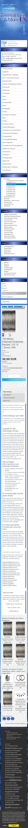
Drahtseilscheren (9, 204)
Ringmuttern (7, 252)
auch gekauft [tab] (7, 395)
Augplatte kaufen (12, 791)
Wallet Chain (5, 161)
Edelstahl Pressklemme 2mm (10, 569)
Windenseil (7, 206)
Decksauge (16, 750)
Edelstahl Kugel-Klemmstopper (11, 575)
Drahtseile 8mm (10, 195)
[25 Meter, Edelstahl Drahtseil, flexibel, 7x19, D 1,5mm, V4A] (20, 629)
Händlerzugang (8, 268)
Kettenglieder (6, 108)
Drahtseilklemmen (9, 197)
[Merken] (24, 338)
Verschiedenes (6, 170)
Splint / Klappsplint (7, 142)
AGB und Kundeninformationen (14, 734)
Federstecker (6, 87)
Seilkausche (18, 766)
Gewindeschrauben (9, 236)
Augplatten (5, 72)
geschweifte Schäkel (11, 783)
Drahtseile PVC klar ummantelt (15, 180)
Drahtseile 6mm (10, 193)
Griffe (4, 96)
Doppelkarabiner (7, 81)
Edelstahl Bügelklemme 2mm (10, 562)
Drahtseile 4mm (10, 189)
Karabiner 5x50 (9, 766)
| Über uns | (13, 4)
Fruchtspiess (6, 93)
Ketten (4, 105)
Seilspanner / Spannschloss (11, 200)
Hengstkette (18, 772)
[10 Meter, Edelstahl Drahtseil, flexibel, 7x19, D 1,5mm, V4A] (7, 651)
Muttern (4, 112)
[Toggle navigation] (3, 38)
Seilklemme (9, 716)
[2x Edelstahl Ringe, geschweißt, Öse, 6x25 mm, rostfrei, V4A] (20, 678)
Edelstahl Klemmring (8, 576)
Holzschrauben (8, 220)
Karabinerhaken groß (11, 752)
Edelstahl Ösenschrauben (9, 580)
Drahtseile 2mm (10, 186)
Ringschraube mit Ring (10, 225)
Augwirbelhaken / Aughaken (10, 75)
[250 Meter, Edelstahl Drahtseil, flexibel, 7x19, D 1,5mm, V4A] (7, 629)
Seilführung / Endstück (8, 148)
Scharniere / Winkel (7, 124)
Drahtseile (7, 179)
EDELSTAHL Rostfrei (9, 275)
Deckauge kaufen (11, 785)
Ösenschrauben (8, 223)
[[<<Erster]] (4, 718)
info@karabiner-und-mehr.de (14, 58)
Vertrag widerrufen (8, 8)
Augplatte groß (9, 802)
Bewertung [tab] (6, 401)
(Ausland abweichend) (16, 368)
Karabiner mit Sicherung (12, 787)
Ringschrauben (8, 227)
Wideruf (6, 262)
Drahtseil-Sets (8, 202)
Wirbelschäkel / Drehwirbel (10, 167)
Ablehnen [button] (5, 825)
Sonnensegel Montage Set (14, 800)
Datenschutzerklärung (12, 732)
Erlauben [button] (14, 825)
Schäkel (4, 121)
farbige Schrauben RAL (10, 214)
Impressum (4, 4)
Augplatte (19, 758)
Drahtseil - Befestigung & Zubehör (12, 84)
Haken (4, 99)
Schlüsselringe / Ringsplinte (10, 133)
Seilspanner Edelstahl (12, 789)
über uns (6, 264)
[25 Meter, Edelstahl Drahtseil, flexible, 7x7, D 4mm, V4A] (7, 698)
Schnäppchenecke (7, 68)
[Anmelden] (24, 27)
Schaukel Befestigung (8, 127)
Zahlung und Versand (10, 273)
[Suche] (24, 25)
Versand (10, 363)
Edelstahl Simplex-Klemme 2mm (11, 566)
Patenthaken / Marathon (9, 115)
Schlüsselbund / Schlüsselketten (11, 130)
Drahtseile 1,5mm (11, 184)
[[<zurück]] (8, 718)
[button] (24, 323)
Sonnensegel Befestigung (9, 139)
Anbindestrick (9, 768)
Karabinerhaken (6, 102)
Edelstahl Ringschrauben (9, 585)
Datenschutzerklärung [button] (12, 822)
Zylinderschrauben (9, 229)
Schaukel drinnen (10, 772)
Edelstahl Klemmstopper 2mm (11, 573)
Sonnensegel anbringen (13, 754)
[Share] (23, 385)
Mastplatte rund (17, 808)
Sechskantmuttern (9, 253)
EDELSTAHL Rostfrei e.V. (12, 45)
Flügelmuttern (8, 248)
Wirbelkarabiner (7, 164)
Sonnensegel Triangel (12, 798)
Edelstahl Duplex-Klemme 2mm (11, 564)
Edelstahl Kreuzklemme (9, 571)
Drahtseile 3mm (10, 188)
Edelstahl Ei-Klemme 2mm (9, 567)
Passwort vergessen (7, 297)
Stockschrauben (8, 232)
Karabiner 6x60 (10, 794)
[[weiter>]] (12, 718)
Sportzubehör (6, 151)
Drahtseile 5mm (10, 191)
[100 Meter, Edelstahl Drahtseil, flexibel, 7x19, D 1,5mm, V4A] (20, 651)
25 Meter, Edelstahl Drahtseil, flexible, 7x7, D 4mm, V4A (7, 708)
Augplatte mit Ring (16, 770)
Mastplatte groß (13, 764)
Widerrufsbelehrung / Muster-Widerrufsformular (14, 738)
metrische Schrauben (10, 221)
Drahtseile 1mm (10, 182)
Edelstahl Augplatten (8, 584)
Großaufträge (8, 269)
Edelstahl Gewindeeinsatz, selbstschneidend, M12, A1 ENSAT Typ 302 (7, 686)
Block (20, 787)
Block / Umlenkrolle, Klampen (10, 78)
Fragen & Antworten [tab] (9, 398)
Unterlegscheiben (7, 158)
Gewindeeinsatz (8, 234)
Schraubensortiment (10, 238)
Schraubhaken (8, 230)
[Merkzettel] (24, 31)
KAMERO (6, 266)
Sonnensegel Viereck (11, 746)
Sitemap (6, 271)
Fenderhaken (6, 90)
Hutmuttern (7, 250)
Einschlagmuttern (9, 246)
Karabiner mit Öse (10, 758)
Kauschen (6, 198)
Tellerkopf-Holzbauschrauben (12, 216)
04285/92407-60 (13, 611)
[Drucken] (19, 385)
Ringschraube (11, 748)
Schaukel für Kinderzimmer (13, 760)
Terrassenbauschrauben (11, 218)
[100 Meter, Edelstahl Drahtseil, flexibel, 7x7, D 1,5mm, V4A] (8, 321)
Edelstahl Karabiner (8, 582)
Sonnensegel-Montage (12, 796)
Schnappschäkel (7, 136)
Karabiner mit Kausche (11, 756)
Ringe (4, 118)
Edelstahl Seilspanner (8, 578)
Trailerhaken (5, 155)
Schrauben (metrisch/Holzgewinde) (12, 145)
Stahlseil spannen (11, 763)
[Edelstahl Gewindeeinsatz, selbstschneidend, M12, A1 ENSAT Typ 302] (7, 678)
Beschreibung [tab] (7, 392)
